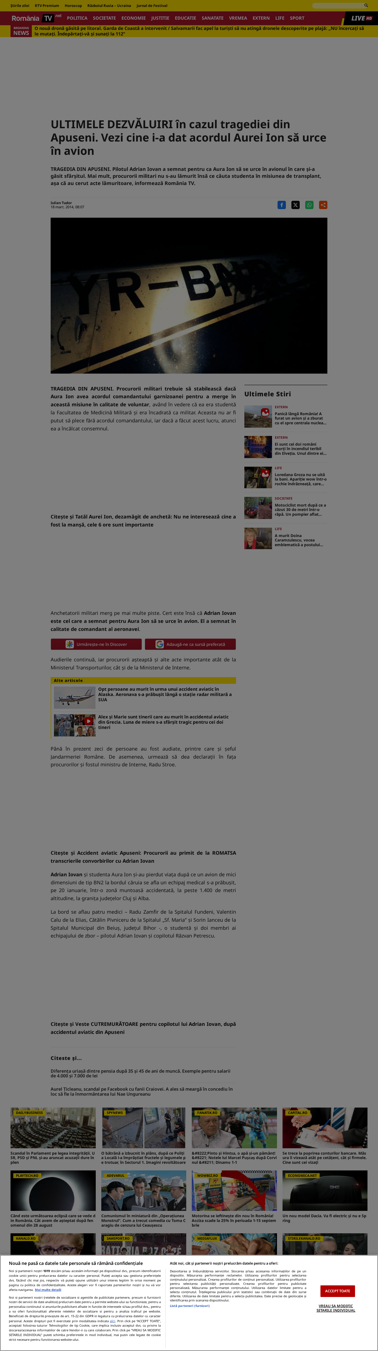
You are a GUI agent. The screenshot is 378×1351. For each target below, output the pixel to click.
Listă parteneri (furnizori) (190, 1306)
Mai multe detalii (48, 1290)
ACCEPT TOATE (337, 1290)
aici (112, 1321)
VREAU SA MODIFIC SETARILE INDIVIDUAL (336, 1308)
